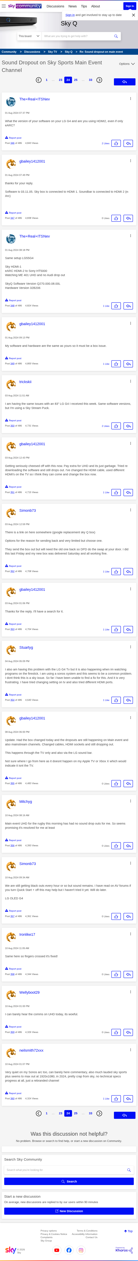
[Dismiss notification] (133, 15)
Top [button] (130, 1231)
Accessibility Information (84, 1234)
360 (12, 1098)
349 (12, 363)
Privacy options (49, 1230)
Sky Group (46, 1240)
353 (12, 629)
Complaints (47, 1237)
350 (12, 425)
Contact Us (91, 1237)
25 (75, 80)
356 (12, 845)
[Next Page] (99, 80)
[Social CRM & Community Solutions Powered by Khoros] (124, 1250)
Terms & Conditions (87, 1230)
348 (12, 305)
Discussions (55, 6)
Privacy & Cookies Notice (54, 1234)
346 (12, 143)
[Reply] (128, 143)
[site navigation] (4, 6)
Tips (84, 6)
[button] (130, 98)
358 (12, 974)
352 (12, 571)
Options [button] (124, 64)
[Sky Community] (25, 6)
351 (12, 492)
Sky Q (69, 23)
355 (12, 783)
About (95, 6)
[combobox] (77, 36)
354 (12, 700)
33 (90, 80)
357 (12, 916)
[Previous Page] (38, 80)
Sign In (130, 6)
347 (12, 218)
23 (60, 80)
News (72, 6)
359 (12, 1032)
